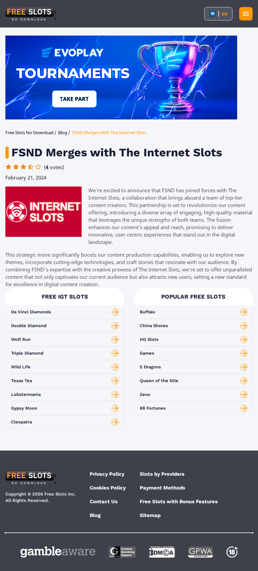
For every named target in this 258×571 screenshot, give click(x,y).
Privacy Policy (107, 474)
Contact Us (104, 502)
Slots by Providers (162, 474)
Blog (95, 515)
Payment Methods (162, 488)
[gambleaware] (57, 552)
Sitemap (150, 515)
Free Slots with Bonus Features (179, 502)
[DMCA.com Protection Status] (162, 552)
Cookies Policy (108, 488)
